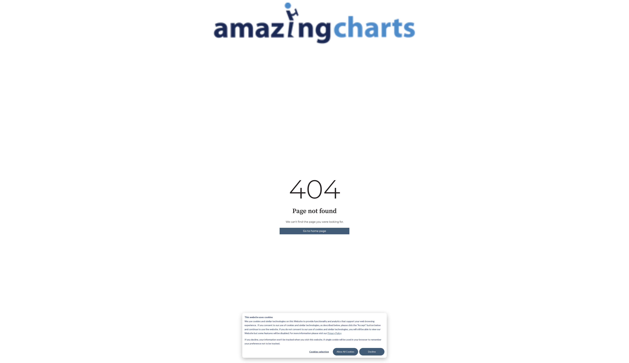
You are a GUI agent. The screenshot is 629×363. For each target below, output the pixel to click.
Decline (372, 351)
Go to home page (314, 231)
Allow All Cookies (345, 351)
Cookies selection (319, 351)
